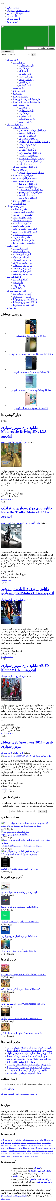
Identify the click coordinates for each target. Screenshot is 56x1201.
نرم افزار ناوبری (27, 195)
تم (21, 1148)
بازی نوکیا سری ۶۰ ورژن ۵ (26, 102)
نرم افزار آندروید (21, 127)
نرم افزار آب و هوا (28, 183)
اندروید (16, 1156)
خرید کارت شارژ (15, 13)
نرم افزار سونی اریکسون (31, 172)
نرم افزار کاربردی (28, 198)
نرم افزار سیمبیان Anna (25, 178)
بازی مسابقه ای (27, 119)
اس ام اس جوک (21, 257)
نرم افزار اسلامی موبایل (25, 167)
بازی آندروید (19, 62)
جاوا (36, 1148)
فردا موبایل (49, 1151)
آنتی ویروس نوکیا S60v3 (25, 299)
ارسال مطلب (7, 1088)
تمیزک (37, 1168)
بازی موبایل (13, 59)
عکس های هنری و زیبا (24, 243)
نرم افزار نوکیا (6, 1145)
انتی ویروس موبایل (16, 291)
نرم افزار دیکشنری (28, 138)
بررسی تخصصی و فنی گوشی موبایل (19, 1094)
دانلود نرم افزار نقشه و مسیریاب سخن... (21, 892)
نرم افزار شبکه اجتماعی (31, 189)
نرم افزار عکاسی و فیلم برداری (34, 141)
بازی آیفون (18, 88)
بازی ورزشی (25, 121)
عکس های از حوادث (23, 214)
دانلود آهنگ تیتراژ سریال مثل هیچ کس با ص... (29, 1059)
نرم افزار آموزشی (28, 186)
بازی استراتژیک (26, 79)
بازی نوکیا (15, 1151)
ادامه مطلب (7, 499)
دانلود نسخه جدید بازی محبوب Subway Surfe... (23, 974)
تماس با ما (12, 21)
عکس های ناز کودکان (23, 240)
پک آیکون (17, 288)
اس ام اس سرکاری (23, 262)
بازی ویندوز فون (21, 105)
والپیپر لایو (18, 282)
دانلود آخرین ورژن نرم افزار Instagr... (19, 951)
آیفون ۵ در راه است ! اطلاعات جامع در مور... (29, 1064)
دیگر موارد (12, 308)
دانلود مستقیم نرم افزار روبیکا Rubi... (19, 907)
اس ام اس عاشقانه (22, 265)
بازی (27, 1156)
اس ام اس (12, 246)
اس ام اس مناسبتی (22, 274)
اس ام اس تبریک (21, 251)
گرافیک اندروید (14, 277)
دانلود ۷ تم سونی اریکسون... (15, 834)
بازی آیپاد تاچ (19, 90)
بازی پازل (24, 71)
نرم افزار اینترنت (27, 136)
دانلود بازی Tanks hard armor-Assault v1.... (21, 1018)
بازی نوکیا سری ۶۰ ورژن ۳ (26, 99)
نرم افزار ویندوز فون (23, 181)
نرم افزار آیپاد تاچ (21, 200)
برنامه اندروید (22, 1145)
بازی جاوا (17, 93)
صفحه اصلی (13, 7)
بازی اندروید (45, 1153)
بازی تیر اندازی (26, 65)
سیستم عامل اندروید (24, 1153)
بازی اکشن (24, 82)
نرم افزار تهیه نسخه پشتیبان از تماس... (20, 868)
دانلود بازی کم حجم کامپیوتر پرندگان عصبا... (28, 1056)
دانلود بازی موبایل (10, 1153)
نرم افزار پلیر (25, 164)
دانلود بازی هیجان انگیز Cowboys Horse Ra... (22, 1033)
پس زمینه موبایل (15, 206)
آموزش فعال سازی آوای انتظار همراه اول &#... (30, 1053)
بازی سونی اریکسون (37, 1151)
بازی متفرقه (25, 74)
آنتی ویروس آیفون (22, 296)
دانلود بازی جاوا (24, 1151)
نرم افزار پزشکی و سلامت (32, 158)
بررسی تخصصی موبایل (18, 10)
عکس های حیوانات (22, 217)
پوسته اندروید (19, 285)
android (38, 1145)
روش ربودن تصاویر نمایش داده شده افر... (21, 845)
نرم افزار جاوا (20, 169)
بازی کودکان (25, 85)
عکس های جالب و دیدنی (25, 229)
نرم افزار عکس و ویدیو (30, 192)
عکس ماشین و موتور (23, 212)
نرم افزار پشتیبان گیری (30, 161)
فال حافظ (12, 16)
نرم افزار (14, 1145)
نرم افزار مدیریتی (27, 144)
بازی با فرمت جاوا (11, 1140)
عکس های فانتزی (22, 237)
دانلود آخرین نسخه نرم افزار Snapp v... (20, 921)
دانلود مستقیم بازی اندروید (21, 1143)
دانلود (10, 1151)
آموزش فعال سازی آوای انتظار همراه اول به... (30, 1047)
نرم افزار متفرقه (27, 150)
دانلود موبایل (35, 1153)
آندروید (40, 1148)
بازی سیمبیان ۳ (20, 96)
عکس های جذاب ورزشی (25, 231)
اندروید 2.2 (21, 1140)
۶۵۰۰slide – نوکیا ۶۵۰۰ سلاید (21, 1062)
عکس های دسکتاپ (22, 234)
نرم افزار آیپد (19, 203)
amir (15, 1176)
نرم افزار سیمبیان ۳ (23, 175)
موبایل (3, 1156)
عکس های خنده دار (22, 220)
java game (30, 1148)
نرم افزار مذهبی (27, 147)
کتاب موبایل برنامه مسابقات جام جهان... (21, 826)
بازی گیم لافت (26, 76)
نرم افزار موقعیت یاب (30, 152)
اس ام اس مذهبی (22, 271)
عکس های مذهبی (21, 226)
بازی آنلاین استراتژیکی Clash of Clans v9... (21, 989)
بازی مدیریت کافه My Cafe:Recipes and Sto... (23, 1003)
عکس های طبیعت (22, 223)
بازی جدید (4, 1148)
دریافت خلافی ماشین (39, 1179)
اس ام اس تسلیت (22, 254)
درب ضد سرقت (44, 1182)
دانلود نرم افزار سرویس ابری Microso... (20, 936)
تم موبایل (8, 1143)
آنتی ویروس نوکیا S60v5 (25, 302)
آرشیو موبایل (13, 19)
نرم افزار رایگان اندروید (45, 1140)
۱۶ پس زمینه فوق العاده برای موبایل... (20, 854)
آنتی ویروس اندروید (22, 293)
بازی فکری (24, 68)
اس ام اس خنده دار (22, 260)
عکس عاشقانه (20, 209)
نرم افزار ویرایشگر (28, 155)
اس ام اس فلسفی (22, 268)
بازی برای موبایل (14, 1148)
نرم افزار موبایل (15, 124)
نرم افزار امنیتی (27, 133)
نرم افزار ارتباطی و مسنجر (32, 130)
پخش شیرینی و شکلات (40, 1170)
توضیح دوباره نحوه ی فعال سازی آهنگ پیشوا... (29, 1050)
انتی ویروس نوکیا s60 (23, 305)
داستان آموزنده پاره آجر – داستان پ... (25, 1073)
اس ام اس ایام (20, 248)
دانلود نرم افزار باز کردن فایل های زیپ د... (28, 1070)
